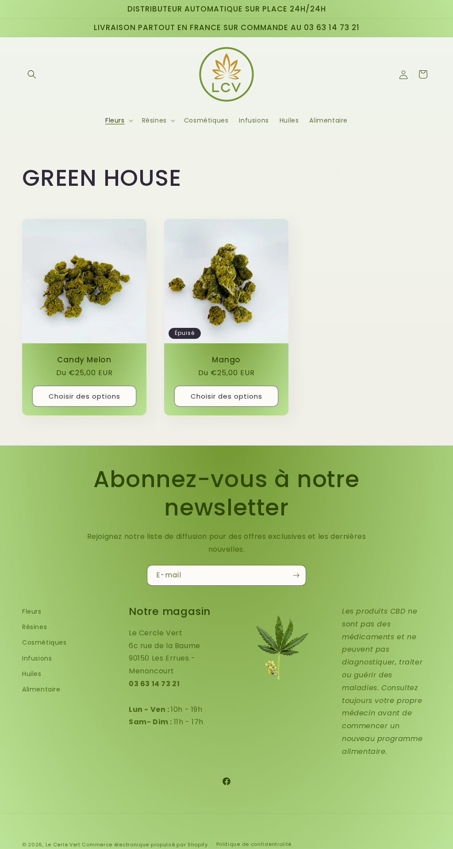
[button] (32, 74)
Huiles (32, 673)
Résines (34, 626)
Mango (226, 360)
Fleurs (32, 611)
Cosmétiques (44, 642)
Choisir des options (84, 396)
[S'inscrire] (296, 575)
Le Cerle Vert (63, 844)
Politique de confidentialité (254, 844)
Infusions (37, 658)
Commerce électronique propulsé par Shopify (144, 844)
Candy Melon (84, 360)
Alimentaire (41, 689)
